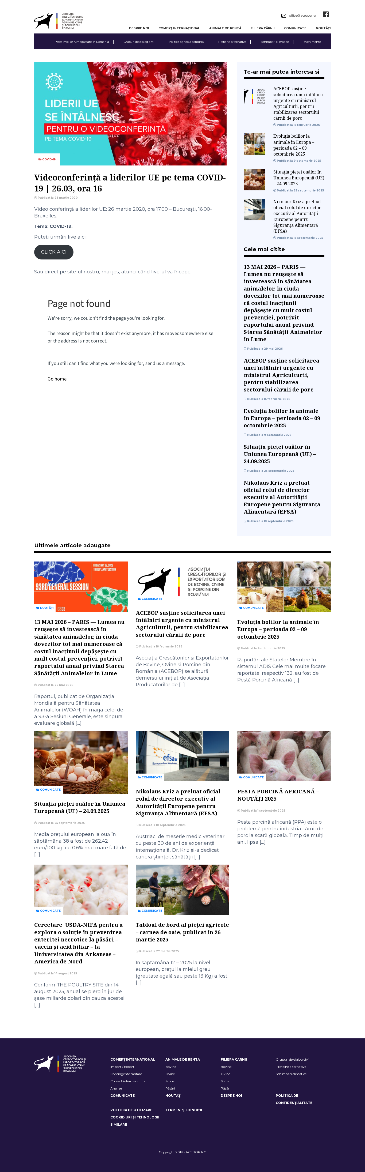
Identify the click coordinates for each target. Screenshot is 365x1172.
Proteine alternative (232, 42)
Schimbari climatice (291, 1074)
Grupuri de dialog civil (139, 42)
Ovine (170, 1074)
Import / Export (122, 1067)
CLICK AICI (54, 252)
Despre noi (139, 28)
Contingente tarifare (126, 1074)
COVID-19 (48, 159)
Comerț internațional (179, 28)
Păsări (170, 1088)
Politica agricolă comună (186, 42)
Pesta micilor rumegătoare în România (82, 42)
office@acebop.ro (302, 15)
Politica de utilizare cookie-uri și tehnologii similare (134, 1117)
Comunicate (295, 28)
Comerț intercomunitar (128, 1081)
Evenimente (312, 42)
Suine (169, 1081)
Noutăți (323, 28)
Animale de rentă (225, 28)
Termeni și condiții (183, 1110)
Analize (116, 1088)
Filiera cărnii (263, 28)
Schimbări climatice (275, 42)
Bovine (170, 1067)
